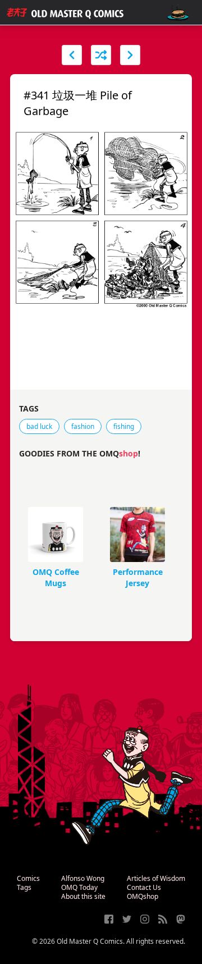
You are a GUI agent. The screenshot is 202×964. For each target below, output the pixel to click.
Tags (24, 887)
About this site (83, 896)
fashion (82, 426)
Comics (28, 878)
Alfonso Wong (82, 878)
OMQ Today (79, 887)
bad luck (39, 426)
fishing (123, 426)
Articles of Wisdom (156, 878)
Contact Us (144, 887)
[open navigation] (178, 12)
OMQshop (142, 896)
